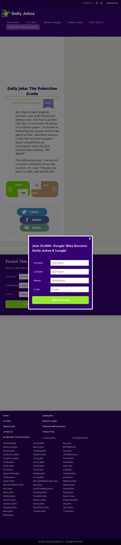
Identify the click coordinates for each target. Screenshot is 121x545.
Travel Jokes (68, 511)
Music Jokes (8, 492)
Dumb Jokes (8, 466)
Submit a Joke (9, 426)
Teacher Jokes (39, 511)
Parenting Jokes (40, 492)
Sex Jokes (67, 503)
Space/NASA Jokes (41, 507)
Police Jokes (68, 492)
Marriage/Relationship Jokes (45, 481)
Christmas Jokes (70, 454)
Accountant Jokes (80, 438)
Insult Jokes (68, 477)
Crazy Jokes (38, 458)
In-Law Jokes (38, 477)
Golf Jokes (67, 469)
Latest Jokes (48, 415)
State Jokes (8, 511)
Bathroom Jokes (10, 447)
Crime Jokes (68, 458)
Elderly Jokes (38, 466)
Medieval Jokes (69, 481)
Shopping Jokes (10, 507)
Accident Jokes (49, 438)
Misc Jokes (7, 488)
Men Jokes (37, 484)
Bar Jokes (67, 443)
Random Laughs (50, 421)
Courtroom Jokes (10, 458)
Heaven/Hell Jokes (11, 473)
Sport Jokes (68, 507)
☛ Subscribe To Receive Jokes (16, 437)
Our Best (7, 421)
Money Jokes (68, 488)
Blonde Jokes (9, 450)
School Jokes (38, 503)
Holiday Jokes (39, 473)
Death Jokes (8, 462)
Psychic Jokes (69, 496)
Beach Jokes (38, 447)
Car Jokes (67, 450)
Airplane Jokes (9, 443)
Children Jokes (39, 454)
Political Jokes (9, 496)
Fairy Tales (67, 466)
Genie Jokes (38, 469)
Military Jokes (69, 484)
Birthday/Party (69, 447)
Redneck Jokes (9, 500)
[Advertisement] (60, 342)
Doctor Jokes (39, 462)
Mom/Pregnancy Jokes (43, 488)
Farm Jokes (8, 469)
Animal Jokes (38, 443)
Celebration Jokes (11, 454)
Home (6, 415)
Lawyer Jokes (9, 481)
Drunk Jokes (68, 462)
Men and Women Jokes (13, 484)
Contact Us (8, 431)
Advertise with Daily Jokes (54, 426)
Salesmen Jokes (10, 503)
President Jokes (40, 496)
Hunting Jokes (9, 477)
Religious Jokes (39, 500)
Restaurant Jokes (70, 500)
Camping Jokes (39, 450)
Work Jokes (8, 515)
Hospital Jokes (69, 473)
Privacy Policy (49, 431)
